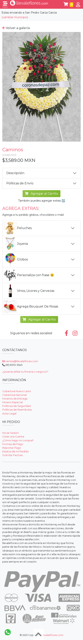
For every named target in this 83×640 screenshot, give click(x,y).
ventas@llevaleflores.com (21, 361)
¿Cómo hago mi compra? (18, 440)
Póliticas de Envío (19, 183)
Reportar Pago (11, 447)
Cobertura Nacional (14, 394)
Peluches (24, 228)
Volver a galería (17, 28)
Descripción (15, 173)
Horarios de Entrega (14, 398)
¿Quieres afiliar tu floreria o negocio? (25, 371)
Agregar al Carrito (44, 193)
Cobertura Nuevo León (16, 391)
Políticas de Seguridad (16, 406)
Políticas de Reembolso (17, 409)
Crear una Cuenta (13, 436)
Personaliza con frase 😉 (35, 275)
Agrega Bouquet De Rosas (37, 306)
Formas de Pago (12, 444)
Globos (22, 259)
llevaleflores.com (52, 635)
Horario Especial (12, 402)
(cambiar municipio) (15, 17)
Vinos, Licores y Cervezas (35, 291)
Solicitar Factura (12, 455)
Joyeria (22, 244)
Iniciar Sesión (10, 432)
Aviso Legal (9, 413)
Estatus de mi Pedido (15, 451)
